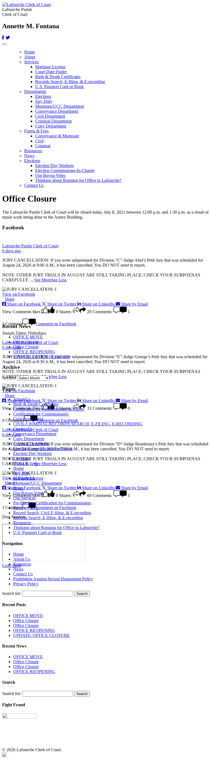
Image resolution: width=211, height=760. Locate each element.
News (29, 155)
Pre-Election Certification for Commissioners (52, 503)
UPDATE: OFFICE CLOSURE (41, 356)
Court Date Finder (51, 71)
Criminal (42, 145)
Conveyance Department (56, 111)
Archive (9, 377)
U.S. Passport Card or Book (59, 86)
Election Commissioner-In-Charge (65, 170)
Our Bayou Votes (50, 175)
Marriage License (50, 66)
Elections (43, 96)
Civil (39, 141)
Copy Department (50, 126)
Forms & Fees (36, 131)
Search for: (11, 593)
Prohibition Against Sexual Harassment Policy (53, 579)
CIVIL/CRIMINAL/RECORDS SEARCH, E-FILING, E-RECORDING (78, 424)
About (29, 57)
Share (10, 299)
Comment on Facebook (56, 323)
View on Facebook (18, 294)
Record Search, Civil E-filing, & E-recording (52, 512)
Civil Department (50, 116)
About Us (21, 399)
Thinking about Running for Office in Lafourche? (78, 180)
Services (31, 62)
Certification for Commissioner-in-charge (48, 409)
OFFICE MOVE (28, 337)
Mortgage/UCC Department (59, 106)
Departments (35, 91)
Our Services (24, 498)
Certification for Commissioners (40, 414)
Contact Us (34, 185)
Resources (33, 150)
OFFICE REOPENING (34, 351)
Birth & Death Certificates (57, 76)
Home (29, 52)
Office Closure (26, 342)
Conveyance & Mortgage (57, 136)
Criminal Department (53, 121)
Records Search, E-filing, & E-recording (70, 81)
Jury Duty (43, 101)
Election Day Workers (54, 165)
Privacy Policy (25, 507)
